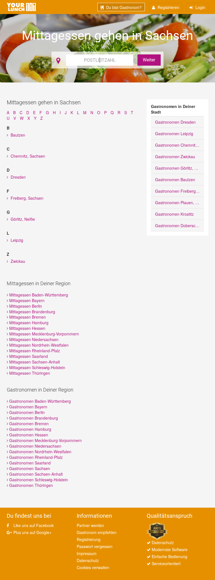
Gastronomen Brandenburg (33, 418)
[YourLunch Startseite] (21, 7)
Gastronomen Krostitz (174, 214)
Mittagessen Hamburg (28, 322)
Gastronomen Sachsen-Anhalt (35, 474)
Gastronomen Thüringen (30, 485)
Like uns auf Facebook (33, 525)
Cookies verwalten (93, 567)
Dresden (18, 177)
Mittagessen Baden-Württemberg (38, 295)
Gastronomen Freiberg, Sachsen (179, 191)
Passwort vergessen (95, 546)
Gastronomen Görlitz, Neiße (179, 168)
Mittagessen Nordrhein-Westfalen (38, 345)
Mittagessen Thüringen (29, 373)
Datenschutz (88, 560)
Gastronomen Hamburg (29, 429)
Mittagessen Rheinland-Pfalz (34, 350)
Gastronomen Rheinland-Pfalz (35, 457)
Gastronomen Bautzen (175, 179)
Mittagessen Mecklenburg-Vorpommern (43, 334)
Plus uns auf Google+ (32, 532)
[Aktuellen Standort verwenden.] (58, 60)
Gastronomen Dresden (175, 122)
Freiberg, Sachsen (26, 198)
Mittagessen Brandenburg (31, 311)
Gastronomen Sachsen (29, 468)
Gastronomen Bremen (28, 423)
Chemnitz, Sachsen (27, 156)
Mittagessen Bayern (26, 300)
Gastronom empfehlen (96, 532)
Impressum (87, 553)
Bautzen (17, 135)
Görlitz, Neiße (22, 219)
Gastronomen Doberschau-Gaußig (179, 225)
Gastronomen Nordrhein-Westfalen (39, 451)
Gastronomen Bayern (27, 406)
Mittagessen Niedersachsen (33, 339)
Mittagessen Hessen (26, 328)
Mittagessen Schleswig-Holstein (36, 367)
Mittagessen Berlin (25, 306)
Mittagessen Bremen (27, 317)
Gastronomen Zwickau (175, 156)
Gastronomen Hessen (28, 435)
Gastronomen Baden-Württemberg (39, 401)
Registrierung (89, 539)
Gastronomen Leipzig (174, 133)
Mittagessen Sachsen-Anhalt (34, 362)
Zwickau (17, 261)
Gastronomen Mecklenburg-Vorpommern (45, 440)
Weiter (149, 60)
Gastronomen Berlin (26, 412)
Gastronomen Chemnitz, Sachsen (179, 145)
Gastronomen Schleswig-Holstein (38, 479)
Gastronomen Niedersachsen (34, 446)
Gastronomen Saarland (29, 463)
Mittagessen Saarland (28, 356)
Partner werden (90, 525)
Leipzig (16, 240)
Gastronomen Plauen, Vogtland (179, 202)
